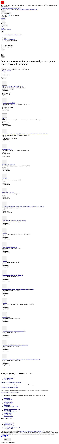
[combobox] (8, 45)
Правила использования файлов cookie (27, 9)
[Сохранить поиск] (2, 55)
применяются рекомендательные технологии (31, 431)
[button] (2, 26)
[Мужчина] (4, 190)
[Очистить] (3, 49)
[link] (3, 23)
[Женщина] (4, 83)
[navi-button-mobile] (2, 31)
